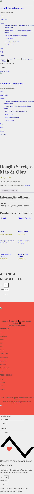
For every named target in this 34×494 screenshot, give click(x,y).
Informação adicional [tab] (9, 191)
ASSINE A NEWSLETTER (17, 325)
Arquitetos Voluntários (12, 8)
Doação (27, 185)
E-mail (2, 289)
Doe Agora (3, 67)
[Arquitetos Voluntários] (17, 3)
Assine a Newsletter (7, 63)
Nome (2, 285)
